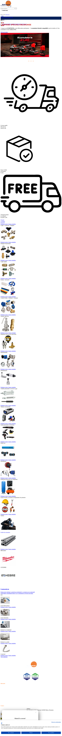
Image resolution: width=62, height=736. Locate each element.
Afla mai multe (4, 32)
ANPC (2, 695)
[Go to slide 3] (33, 61)
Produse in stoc (4, 607)
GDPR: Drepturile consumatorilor (9, 698)
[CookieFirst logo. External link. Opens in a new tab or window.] (1, 723)
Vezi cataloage (4, 656)
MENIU (3, 20)
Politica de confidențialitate (56, 722)
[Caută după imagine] (56, 9)
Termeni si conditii (5, 686)
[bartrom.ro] (6, 7)
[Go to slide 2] (31, 61)
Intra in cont (5, 12)
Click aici (8, 14)
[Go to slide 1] (28, 61)
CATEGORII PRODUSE (7, 17)
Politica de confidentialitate (7, 688)
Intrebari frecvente (5, 691)
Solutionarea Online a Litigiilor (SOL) (10, 697)
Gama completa (12, 607)
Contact (2, 693)
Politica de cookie (5, 690)
